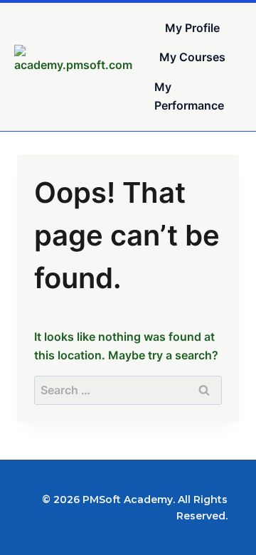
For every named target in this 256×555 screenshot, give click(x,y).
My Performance (189, 96)
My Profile (192, 28)
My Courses (192, 57)
